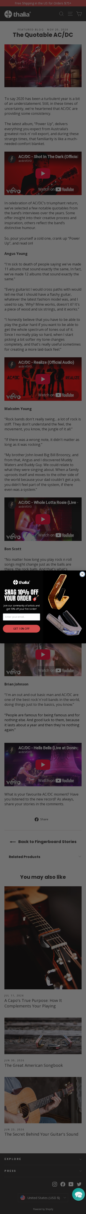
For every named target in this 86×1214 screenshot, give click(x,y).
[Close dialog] (82, 574)
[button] (78, 1194)
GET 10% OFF (21, 629)
